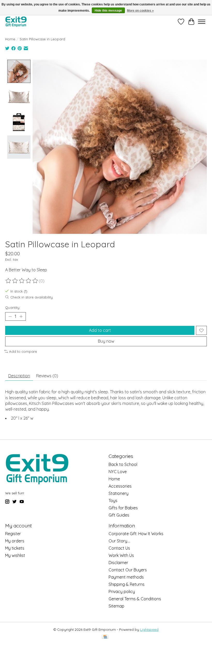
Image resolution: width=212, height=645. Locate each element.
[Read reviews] (22, 281)
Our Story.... (119, 540)
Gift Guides (119, 515)
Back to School (123, 464)
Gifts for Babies (123, 507)
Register (13, 533)
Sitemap (116, 606)
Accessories (120, 486)
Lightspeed (149, 629)
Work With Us (121, 555)
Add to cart (100, 330)
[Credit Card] (105, 637)
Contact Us (119, 548)
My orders (14, 540)
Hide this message (108, 10)
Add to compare (23, 351)
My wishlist (15, 555)
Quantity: (12, 307)
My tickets (14, 548)
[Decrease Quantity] (10, 316)
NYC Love (118, 471)
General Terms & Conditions (135, 598)
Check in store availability (31, 297)
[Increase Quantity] (21, 316)
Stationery (118, 493)
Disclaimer (118, 562)
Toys (113, 500)
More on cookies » (140, 10)
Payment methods (126, 577)
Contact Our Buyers (128, 569)
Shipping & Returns (127, 584)
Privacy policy (122, 591)
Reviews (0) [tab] (47, 375)
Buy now (106, 341)
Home (10, 39)
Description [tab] (19, 375)
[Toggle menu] (201, 22)
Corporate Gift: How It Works (136, 533)
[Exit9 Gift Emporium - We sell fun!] (16, 21)
